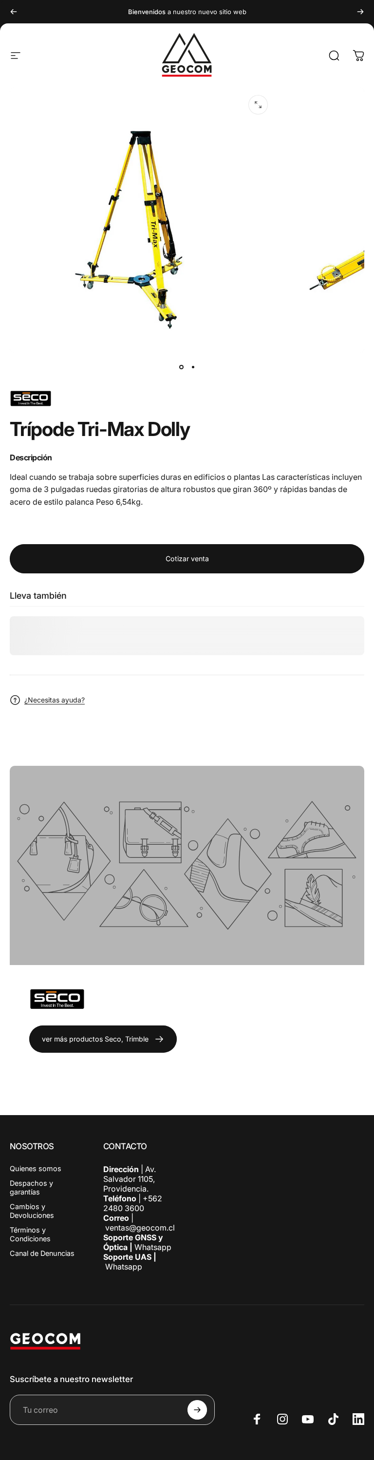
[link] (103, 1039)
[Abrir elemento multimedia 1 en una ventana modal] (258, 104)
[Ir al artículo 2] (193, 367)
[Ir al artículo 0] (181, 367)
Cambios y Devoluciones (32, 1210)
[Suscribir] (197, 1410)
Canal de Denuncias (42, 1253)
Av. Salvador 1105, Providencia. (129, 1179)
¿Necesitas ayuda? (54, 700)
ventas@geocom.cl (140, 1227)
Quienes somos (35, 1168)
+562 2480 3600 (132, 1203)
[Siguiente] (360, 11)
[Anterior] (13, 11)
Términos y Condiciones (30, 1234)
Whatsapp (151, 1247)
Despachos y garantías (31, 1187)
